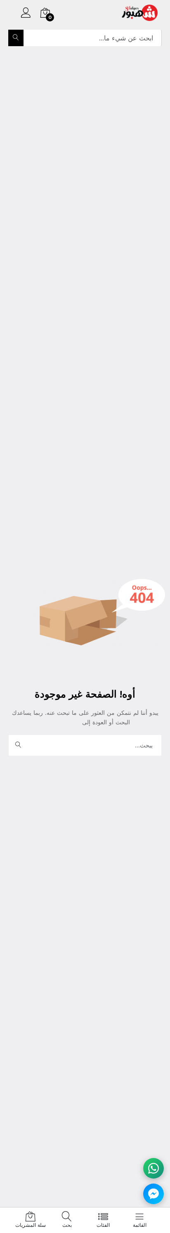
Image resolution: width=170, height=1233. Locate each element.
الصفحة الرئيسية (61, 722)
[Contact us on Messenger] (153, 1194)
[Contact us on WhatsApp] (153, 1168)
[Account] (26, 14)
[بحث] (16, 38)
